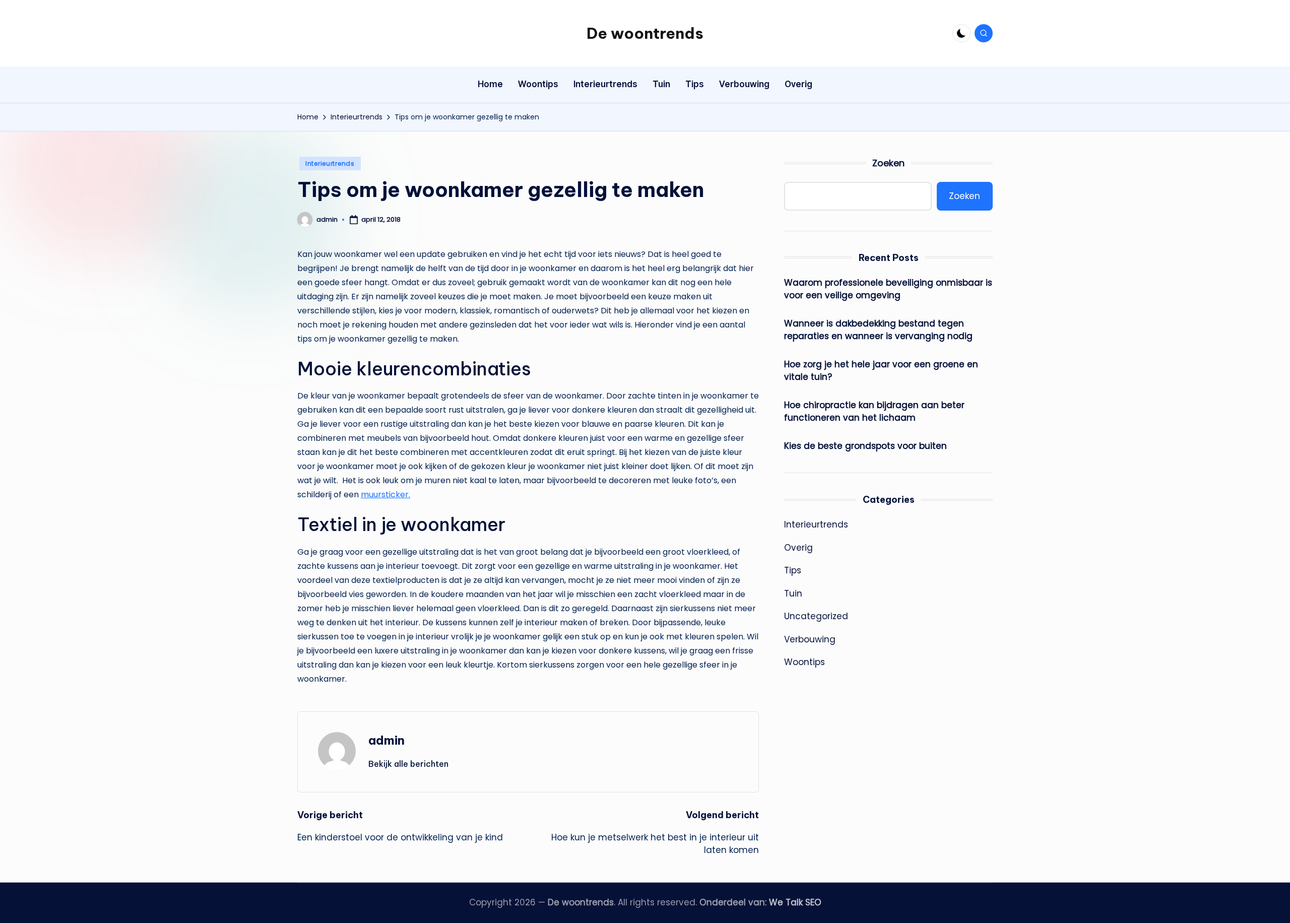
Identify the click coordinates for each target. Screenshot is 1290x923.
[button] (408, 764)
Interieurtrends (330, 163)
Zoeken (888, 163)
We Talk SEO (795, 902)
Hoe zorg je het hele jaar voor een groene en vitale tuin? (881, 370)
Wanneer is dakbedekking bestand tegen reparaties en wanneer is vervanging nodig (878, 329)
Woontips (804, 662)
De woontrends (645, 33)
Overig (798, 547)
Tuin (793, 593)
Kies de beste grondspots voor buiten (865, 445)
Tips (792, 570)
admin (386, 740)
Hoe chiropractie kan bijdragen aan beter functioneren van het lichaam (874, 411)
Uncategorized (816, 616)
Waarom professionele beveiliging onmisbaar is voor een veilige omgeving (888, 288)
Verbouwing (809, 639)
